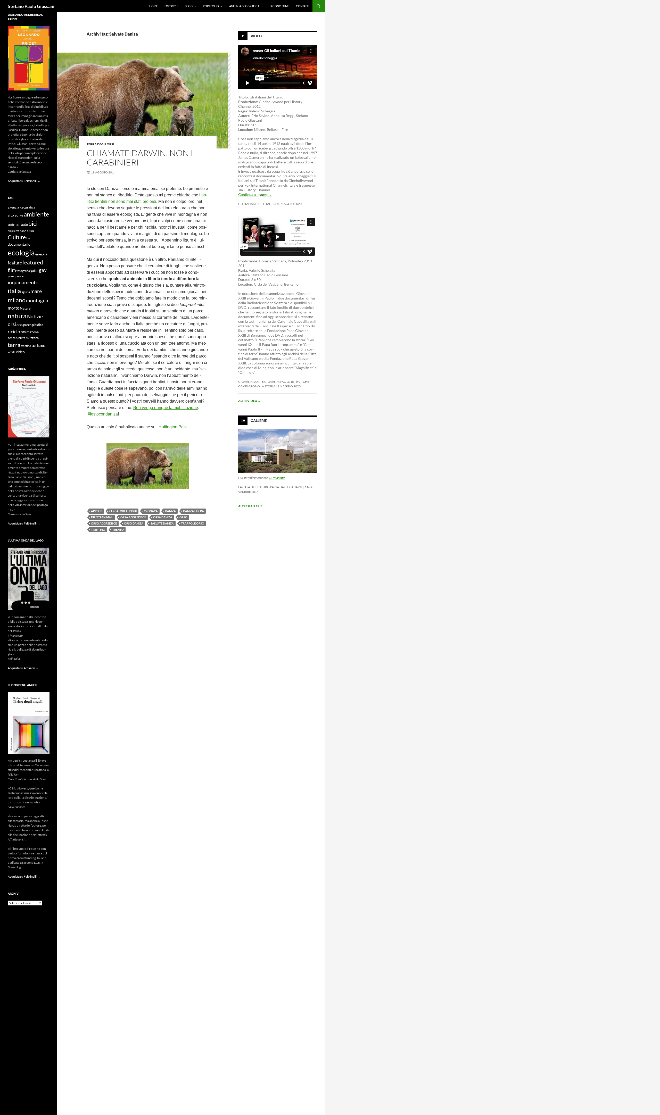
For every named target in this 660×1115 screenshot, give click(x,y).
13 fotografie (277, 478)
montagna (37, 300)
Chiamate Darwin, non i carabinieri (140, 158)
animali (14, 224)
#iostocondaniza (103, 414)
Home (153, 6)
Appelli (96, 511)
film (12, 270)
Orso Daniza (133, 523)
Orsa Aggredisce (133, 517)
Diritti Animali (102, 517)
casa (30, 231)
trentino (98, 529)
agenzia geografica (21, 207)
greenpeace (15, 276)
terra (14, 344)
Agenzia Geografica (244, 6)
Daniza (170, 511)
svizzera (32, 338)
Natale (25, 308)
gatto (34, 271)
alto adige (15, 215)
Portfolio (211, 6)
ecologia (21, 252)
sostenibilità (17, 338)
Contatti (302, 6)
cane (23, 231)
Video (256, 36)
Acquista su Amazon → (23, 668)
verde (11, 352)
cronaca (151, 511)
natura (17, 316)
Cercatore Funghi (123, 511)
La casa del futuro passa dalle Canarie (270, 487)
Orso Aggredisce (104, 523)
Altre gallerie (252, 506)
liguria (25, 292)
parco (27, 325)
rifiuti (25, 332)
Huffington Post (173, 427)
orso (183, 517)
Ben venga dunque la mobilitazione (165, 407)
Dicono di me (279, 6)
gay (43, 270)
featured (32, 262)
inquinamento (23, 282)
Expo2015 (171, 6)
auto (24, 225)
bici (33, 223)
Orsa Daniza (162, 517)
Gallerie (259, 420)
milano (17, 300)
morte (13, 308)
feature (15, 262)
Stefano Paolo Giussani (31, 6)
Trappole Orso (192, 523)
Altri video (249, 401)
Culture (17, 237)
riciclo (14, 331)
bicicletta (13, 230)
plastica (37, 325)
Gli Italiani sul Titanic (256, 204)
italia (14, 290)
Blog (189, 6)
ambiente (36, 214)
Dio (28, 238)
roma (34, 332)
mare (36, 291)
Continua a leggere (255, 194)
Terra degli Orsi (100, 144)
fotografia (23, 271)
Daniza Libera (193, 511)
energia (41, 254)
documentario (19, 244)
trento (118, 529)
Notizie (35, 316)
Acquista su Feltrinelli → (24, 181)
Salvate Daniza (162, 523)
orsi (12, 324)
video (20, 352)
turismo (38, 345)
